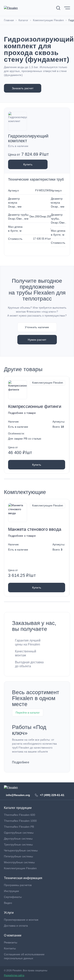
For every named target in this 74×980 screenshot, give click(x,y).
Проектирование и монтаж (21, 919)
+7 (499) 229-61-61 (52, 795)
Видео (8, 902)
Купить (27, 164)
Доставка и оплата (16, 925)
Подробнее (20, 762)
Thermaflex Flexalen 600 (19, 814)
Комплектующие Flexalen (47, 382)
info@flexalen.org (18, 795)
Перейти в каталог (28, 712)
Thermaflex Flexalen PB (19, 826)
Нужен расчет (37, 339)
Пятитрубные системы (18, 856)
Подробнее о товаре (22, 412)
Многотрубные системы (19, 862)
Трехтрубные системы (18, 844)
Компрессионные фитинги (34, 406)
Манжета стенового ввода (34, 529)
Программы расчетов (18, 885)
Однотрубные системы (19, 832)
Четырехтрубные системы (21, 850)
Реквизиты (10, 942)
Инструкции (11, 891)
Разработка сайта (14, 975)
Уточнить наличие (37, 327)
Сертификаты (13, 896)
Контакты (10, 948)
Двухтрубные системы (18, 838)
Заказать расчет (22, 88)
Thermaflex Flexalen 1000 (20, 820)
